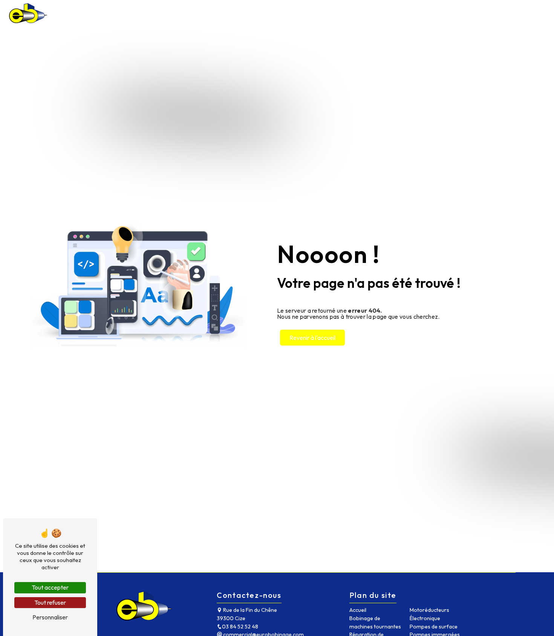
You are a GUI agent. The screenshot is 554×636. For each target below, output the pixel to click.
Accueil (165, 13)
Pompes (381, 13)
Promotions (484, 13)
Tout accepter (50, 587)
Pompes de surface (434, 626)
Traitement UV (432, 13)
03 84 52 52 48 (240, 626)
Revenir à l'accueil (312, 337)
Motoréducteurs (429, 610)
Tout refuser (50, 602)
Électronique (425, 618)
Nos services (277, 13)
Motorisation (330, 13)
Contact (527, 13)
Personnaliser (50, 617)
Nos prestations (214, 13)
